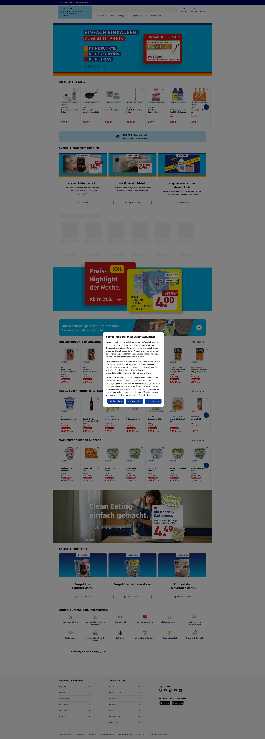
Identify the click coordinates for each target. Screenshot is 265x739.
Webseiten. (110, 370)
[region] (133, 369)
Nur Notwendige (134, 401)
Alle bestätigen (116, 401)
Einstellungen (153, 401)
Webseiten (119, 342)
